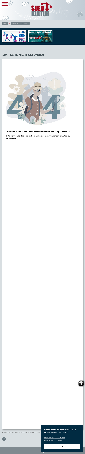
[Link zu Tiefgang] (39, 37)
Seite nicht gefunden (20, 23)
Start (5, 23)
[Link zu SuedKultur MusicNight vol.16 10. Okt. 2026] (13, 36)
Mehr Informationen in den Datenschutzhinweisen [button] (54, 439)
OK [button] (62, 446)
